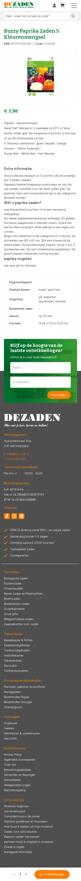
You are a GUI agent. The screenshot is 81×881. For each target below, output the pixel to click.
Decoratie (10, 665)
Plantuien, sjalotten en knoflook (24, 687)
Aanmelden (59, 395)
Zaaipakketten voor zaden (21, 624)
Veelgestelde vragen (17, 785)
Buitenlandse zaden (16, 604)
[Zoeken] (73, 16)
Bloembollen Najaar (16, 697)
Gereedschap (13, 660)
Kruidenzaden (13, 583)
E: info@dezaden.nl (16, 454)
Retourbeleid (12, 780)
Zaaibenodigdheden (17, 645)
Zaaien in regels (14, 847)
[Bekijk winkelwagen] (62, 5)
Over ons (10, 764)
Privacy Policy (13, 754)
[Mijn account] (54, 5)
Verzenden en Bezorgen (19, 775)
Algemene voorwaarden (19, 759)
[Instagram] (14, 516)
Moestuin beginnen (16, 806)
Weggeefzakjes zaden (18, 619)
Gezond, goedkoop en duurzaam (25, 821)
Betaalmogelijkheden (17, 770)
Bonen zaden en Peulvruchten (23, 593)
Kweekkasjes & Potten (18, 640)
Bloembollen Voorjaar (18, 702)
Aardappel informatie (18, 852)
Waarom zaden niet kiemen (22, 837)
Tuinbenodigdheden (17, 650)
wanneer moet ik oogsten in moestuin (28, 842)
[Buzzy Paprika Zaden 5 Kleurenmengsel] (40, 77)
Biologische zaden (16, 578)
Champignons (13, 707)
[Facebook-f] (7, 516)
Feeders (9, 728)
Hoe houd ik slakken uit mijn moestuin (28, 826)
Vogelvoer (10, 723)
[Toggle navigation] (74, 5)
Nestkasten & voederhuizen (22, 733)
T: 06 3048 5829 (15, 459)
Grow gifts (11, 614)
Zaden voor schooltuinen (20, 831)
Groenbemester (14, 609)
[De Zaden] (19, 5)
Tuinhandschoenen (16, 671)
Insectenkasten (14, 655)
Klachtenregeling (15, 790)
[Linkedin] (21, 516)
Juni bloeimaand (14, 811)
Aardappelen (12, 692)
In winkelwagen (54, 874)
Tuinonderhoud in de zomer (22, 816)
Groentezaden (13, 588)
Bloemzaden (12, 599)
